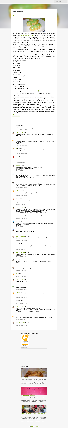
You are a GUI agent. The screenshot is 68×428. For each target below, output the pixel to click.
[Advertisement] (34, 356)
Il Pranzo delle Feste (24, 377)
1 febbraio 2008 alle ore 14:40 (21, 218)
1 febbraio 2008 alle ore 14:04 (21, 195)
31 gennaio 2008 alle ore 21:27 (21, 145)
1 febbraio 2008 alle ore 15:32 (21, 226)
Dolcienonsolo (18, 140)
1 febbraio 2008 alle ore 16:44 (21, 240)
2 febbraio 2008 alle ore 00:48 (21, 303)
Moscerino (18, 173)
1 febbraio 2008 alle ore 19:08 (21, 289)
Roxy (17, 182)
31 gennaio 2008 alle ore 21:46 (21, 153)
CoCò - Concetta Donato (20, 132)
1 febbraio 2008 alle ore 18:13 (21, 276)
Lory (16, 273)
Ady (16, 148)
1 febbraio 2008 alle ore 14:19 (21, 204)
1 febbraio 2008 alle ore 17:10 (21, 249)
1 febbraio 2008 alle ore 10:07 (21, 170)
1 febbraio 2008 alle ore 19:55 (21, 297)
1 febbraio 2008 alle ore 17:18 (21, 256)
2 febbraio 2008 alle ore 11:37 (21, 312)
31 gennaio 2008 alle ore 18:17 (21, 129)
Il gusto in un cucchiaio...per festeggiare (28, 395)
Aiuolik (17, 198)
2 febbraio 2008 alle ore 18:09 (21, 325)
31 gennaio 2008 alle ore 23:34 (21, 162)
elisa (16, 229)
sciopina (17, 156)
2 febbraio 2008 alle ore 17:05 (21, 319)
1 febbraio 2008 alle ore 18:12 (21, 270)
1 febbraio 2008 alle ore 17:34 (21, 264)
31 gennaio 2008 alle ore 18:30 (21, 136)
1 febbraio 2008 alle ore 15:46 (21, 233)
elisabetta (17, 286)
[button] (13, 15)
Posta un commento (16, 328)
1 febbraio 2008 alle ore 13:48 (21, 187)
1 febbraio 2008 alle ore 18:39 (21, 282)
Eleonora (17, 259)
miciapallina (18, 165)
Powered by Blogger (35, 426)
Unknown (17, 190)
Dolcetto (17, 221)
